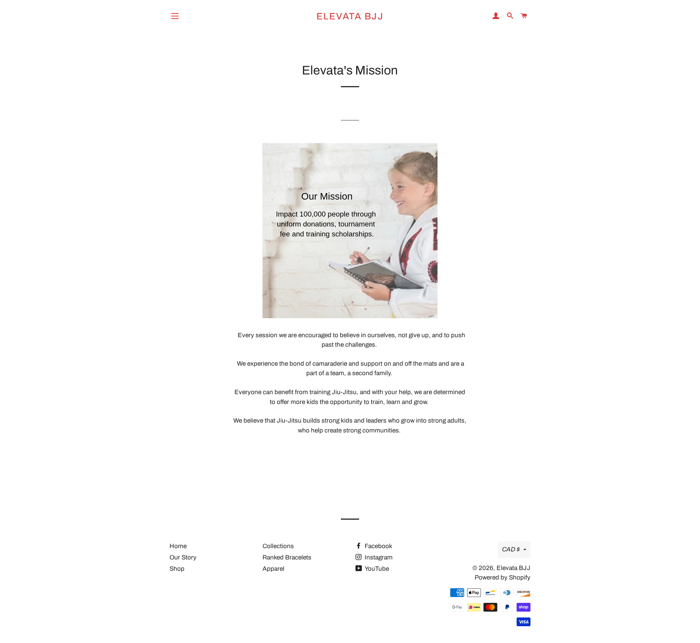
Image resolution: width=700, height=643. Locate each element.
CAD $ (511, 549)
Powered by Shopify (502, 577)
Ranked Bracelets (286, 557)
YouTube (376, 568)
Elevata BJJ (350, 16)
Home (178, 546)
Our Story (183, 557)
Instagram (378, 557)
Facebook (377, 546)
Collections (278, 546)
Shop (177, 568)
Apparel (273, 568)
